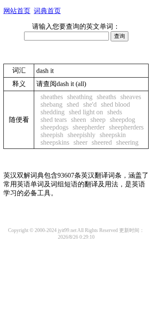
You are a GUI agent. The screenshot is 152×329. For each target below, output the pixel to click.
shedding (53, 112)
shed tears (54, 119)
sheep (98, 119)
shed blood (115, 104)
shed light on (86, 112)
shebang (51, 104)
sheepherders (126, 127)
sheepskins (55, 142)
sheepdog (122, 119)
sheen (78, 119)
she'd (90, 104)
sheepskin (113, 134)
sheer (80, 142)
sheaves (130, 96)
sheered (102, 142)
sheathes (52, 96)
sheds (114, 112)
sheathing (79, 96)
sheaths (106, 96)
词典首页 (47, 10)
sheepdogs (54, 127)
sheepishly (81, 134)
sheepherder (89, 127)
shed (73, 104)
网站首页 (16, 10)
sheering (127, 142)
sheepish (52, 134)
